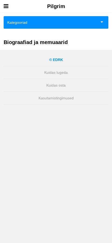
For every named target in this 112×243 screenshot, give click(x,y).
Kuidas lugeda (56, 72)
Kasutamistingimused (56, 98)
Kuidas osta (56, 85)
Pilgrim (56, 6)
